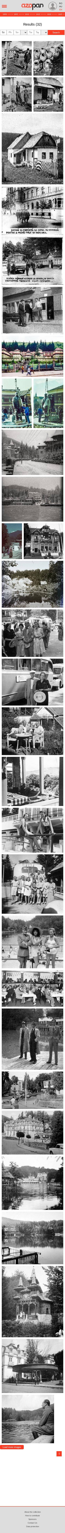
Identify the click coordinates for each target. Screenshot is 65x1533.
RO (60, 3)
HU (60, 6)
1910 (27, 14)
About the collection (32, 1512)
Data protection (32, 1526)
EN (60, 9)
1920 (49, 14)
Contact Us (32, 1523)
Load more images (12, 1447)
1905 (16, 14)
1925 (60, 14)
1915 (38, 14)
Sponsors (32, 1519)
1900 (5, 14)
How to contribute (32, 1516)
